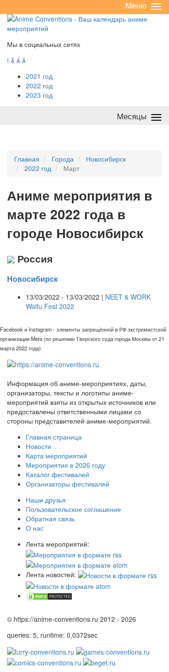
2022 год (39, 85)
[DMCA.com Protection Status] (49, 595)
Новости (38, 446)
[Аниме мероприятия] (53, 363)
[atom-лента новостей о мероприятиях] (68, 584)
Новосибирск (32, 278)
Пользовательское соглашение (73, 509)
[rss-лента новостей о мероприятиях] (117, 574)
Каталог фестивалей (57, 474)
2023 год (39, 95)
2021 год (39, 76)
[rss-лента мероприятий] (74, 553)
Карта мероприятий (56, 455)
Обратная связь (50, 518)
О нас (35, 528)
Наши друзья (46, 499)
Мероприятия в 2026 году (65, 465)
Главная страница (54, 436)
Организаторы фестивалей (67, 483)
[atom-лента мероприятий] (77, 564)
